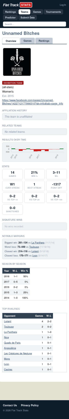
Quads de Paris (12, 342)
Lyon (34, 255)
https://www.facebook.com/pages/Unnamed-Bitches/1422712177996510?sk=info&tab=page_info (32, 101)
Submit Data (28, 17)
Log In (63, 4)
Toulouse (34, 246)
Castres (8, 369)
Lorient (35, 251)
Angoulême (10, 348)
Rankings (10, 11)
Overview (11, 41)
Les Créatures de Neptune (18, 353)
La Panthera (37, 242)
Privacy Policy (30, 405)
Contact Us (10, 405)
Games (37, 11)
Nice (6, 337)
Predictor (10, 17)
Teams (24, 11)
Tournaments (53, 11)
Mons (7, 358)
